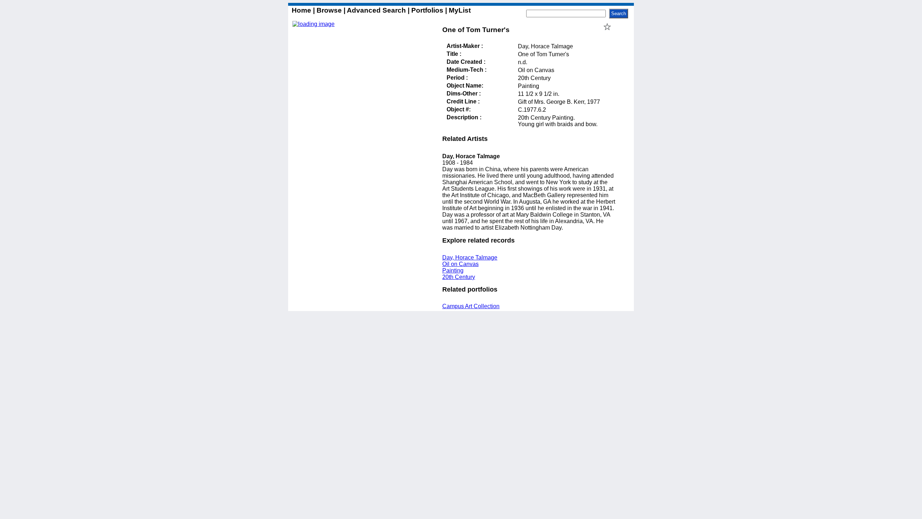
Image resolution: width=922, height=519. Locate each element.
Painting (453, 270)
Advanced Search (376, 10)
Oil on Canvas (460, 264)
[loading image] (313, 24)
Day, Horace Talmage (469, 257)
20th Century (458, 277)
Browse (329, 10)
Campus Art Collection (471, 306)
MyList (459, 10)
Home (302, 10)
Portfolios (427, 10)
